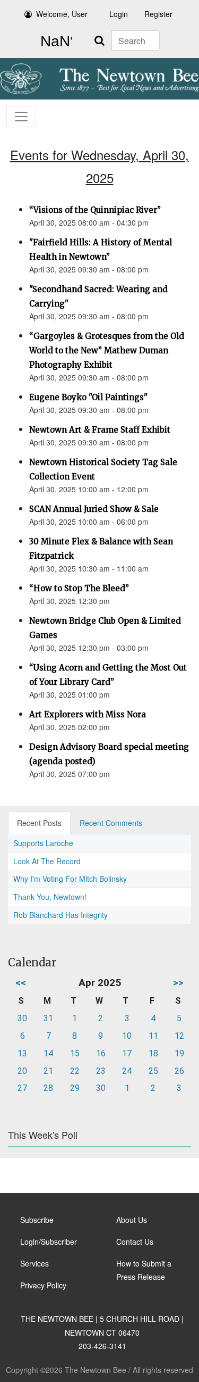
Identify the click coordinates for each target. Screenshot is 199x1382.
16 (101, 1053)
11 (153, 1036)
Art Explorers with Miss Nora (87, 714)
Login (118, 14)
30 (22, 1018)
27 (22, 1088)
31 (48, 1018)
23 (101, 1071)
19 (179, 1053)
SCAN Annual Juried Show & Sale (94, 509)
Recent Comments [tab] (111, 822)
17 (127, 1053)
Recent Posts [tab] (39, 822)
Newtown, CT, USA (54, 41)
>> (178, 982)
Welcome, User (62, 14)
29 (75, 1088)
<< (20, 982)
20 (22, 1071)
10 (127, 1036)
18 (153, 1053)
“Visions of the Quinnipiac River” (95, 210)
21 (48, 1071)
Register (158, 14)
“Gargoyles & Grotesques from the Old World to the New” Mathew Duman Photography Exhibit (106, 350)
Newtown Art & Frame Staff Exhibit (99, 430)
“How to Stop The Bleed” (79, 588)
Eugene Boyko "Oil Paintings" (88, 397)
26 (179, 1071)
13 (22, 1053)
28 (48, 1088)
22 (75, 1071)
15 (75, 1053)
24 (127, 1071)
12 (179, 1036)
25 (153, 1071)
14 (48, 1053)
